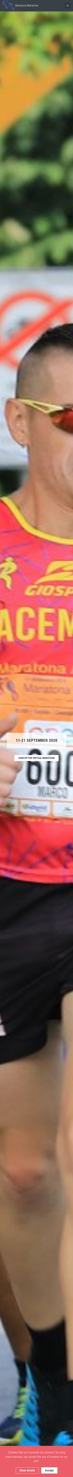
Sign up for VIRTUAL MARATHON (36, 758)
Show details (27, 1470)
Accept (49, 1470)
